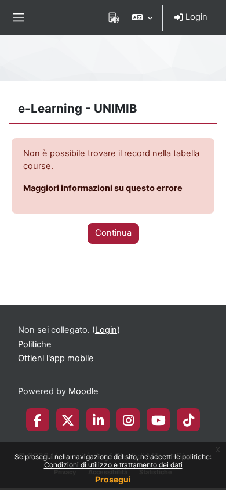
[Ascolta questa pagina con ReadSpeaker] (114, 17)
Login (195, 17)
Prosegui (113, 479)
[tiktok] (188, 419)
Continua (113, 233)
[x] (67, 419)
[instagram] (128, 419)
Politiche (35, 344)
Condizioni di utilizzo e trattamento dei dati (113, 464)
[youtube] (158, 419)
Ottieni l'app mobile (56, 358)
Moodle (83, 391)
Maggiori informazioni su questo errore (103, 188)
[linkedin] (98, 419)
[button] (142, 17)
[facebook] (38, 419)
